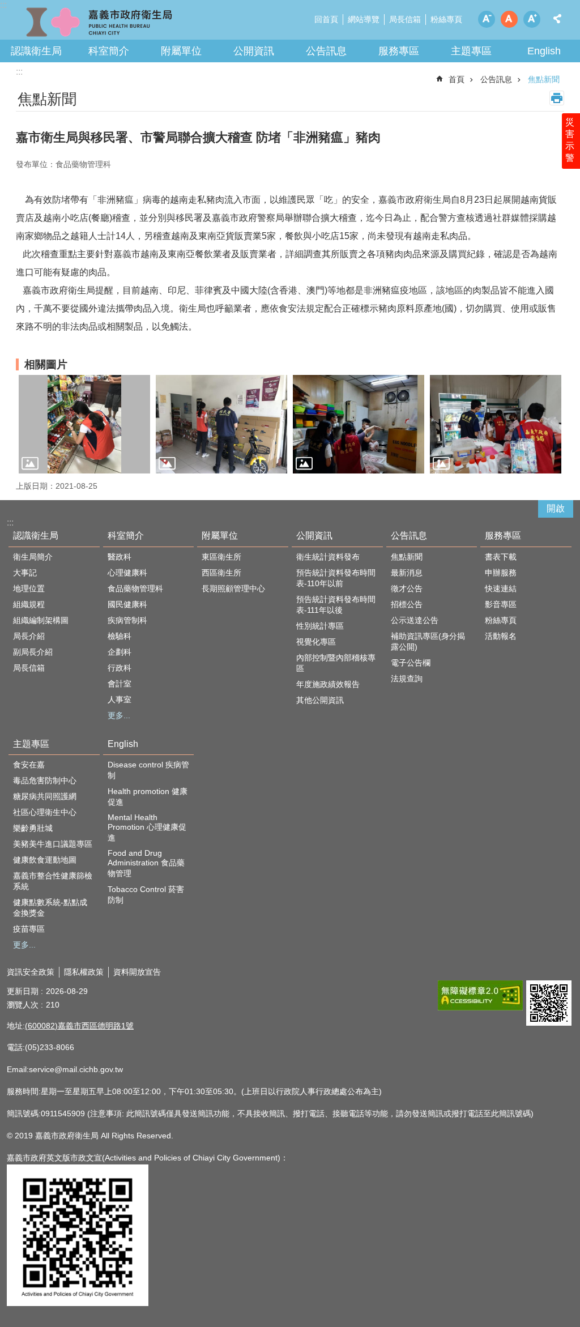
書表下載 (501, 556)
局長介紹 (29, 636)
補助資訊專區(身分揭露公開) (428, 641)
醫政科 (119, 556)
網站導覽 (363, 19)
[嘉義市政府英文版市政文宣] (77, 1303)
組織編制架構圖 (41, 620)
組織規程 (29, 604)
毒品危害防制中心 (44, 780)
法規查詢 (407, 678)
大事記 (25, 572)
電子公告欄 (410, 662)
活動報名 (501, 636)
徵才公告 (407, 588)
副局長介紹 (33, 651)
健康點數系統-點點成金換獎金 (50, 908)
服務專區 (398, 51)
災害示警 (569, 140)
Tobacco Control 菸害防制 (146, 894)
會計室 (119, 683)
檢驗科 (119, 636)
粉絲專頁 (446, 19)
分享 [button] (557, 18)
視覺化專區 (316, 641)
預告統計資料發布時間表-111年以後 (336, 605)
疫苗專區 (29, 928)
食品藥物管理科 (135, 588)
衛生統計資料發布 (328, 556)
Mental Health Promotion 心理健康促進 (147, 827)
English (544, 51)
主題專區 (471, 51)
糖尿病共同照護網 (44, 796)
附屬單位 (181, 51)
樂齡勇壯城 (33, 828)
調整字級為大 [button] (531, 19)
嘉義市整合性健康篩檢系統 (52, 881)
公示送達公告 (414, 620)
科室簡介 (108, 51)
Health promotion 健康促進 (147, 797)
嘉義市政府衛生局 (99, 22)
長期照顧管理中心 (233, 588)
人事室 (119, 699)
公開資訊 (253, 51)
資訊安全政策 (30, 971)
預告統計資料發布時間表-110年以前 (336, 578)
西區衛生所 (221, 572)
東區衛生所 (221, 556)
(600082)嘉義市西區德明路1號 (79, 1025)
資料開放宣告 (137, 971)
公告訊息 (326, 51)
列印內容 (556, 98)
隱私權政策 (84, 971)
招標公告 (407, 604)
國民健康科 (127, 604)
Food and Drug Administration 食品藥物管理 (146, 863)
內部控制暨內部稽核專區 (336, 663)
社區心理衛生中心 (44, 812)
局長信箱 (405, 19)
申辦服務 (501, 572)
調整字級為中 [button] (509, 19)
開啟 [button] (556, 508)
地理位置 (29, 588)
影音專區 (501, 604)
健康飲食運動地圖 (44, 859)
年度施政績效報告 (328, 684)
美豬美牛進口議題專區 (52, 843)
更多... (119, 715)
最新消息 (407, 572)
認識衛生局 (36, 51)
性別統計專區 (320, 625)
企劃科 (119, 651)
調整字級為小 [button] (486, 19)
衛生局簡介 (33, 556)
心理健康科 (127, 572)
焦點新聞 (544, 79)
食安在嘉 (29, 764)
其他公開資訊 (320, 700)
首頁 (456, 79)
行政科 (119, 667)
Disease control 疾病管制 (148, 770)
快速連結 (501, 588)
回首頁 (326, 19)
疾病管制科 (127, 620)
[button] (84, 424)
